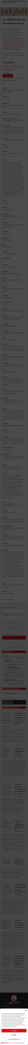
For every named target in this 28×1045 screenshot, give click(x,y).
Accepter (14, 1030)
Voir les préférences (14, 1039)
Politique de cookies (7, 1042)
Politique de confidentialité (18, 1042)
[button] (25, 1010)
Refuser (14, 1035)
